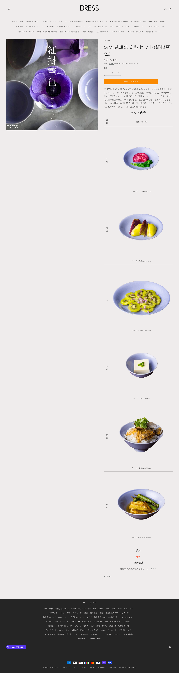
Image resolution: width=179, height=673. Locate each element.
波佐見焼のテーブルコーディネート (102, 630)
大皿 (114, 609)
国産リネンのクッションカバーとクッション (73, 609)
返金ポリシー (96, 634)
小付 (120, 609)
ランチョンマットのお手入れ (57, 622)
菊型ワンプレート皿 (57, 613)
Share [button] (108, 576)
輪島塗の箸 (86, 622)
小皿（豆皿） (98, 609)
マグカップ (77, 613)
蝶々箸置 (93, 613)
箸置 (101, 613)
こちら (154, 569)
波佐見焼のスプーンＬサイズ (117, 613)
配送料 (111, 63)
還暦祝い (51, 626)
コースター (75, 622)
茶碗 (125, 609)
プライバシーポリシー (113, 634)
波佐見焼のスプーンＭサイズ (54, 617)
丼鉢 (69, 613)
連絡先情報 (128, 634)
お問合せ (91, 639)
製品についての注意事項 (119, 626)
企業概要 (81, 639)
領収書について (125, 630)
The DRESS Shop (54, 667)
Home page (48, 609)
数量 (105, 68)
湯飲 (86, 613)
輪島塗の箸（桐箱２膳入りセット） (108, 622)
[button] (8, 9)
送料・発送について (99, 626)
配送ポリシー (102, 667)
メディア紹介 (49, 634)
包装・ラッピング (81, 626)
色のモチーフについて (55, 630)
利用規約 (84, 634)
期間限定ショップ (65, 626)
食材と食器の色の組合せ (76, 630)
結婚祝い (128, 622)
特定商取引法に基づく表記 (68, 634)
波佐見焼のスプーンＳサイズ (80, 617)
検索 (99, 639)
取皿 (108, 609)
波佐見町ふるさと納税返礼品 (105, 617)
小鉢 (131, 609)
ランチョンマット (127, 617)
